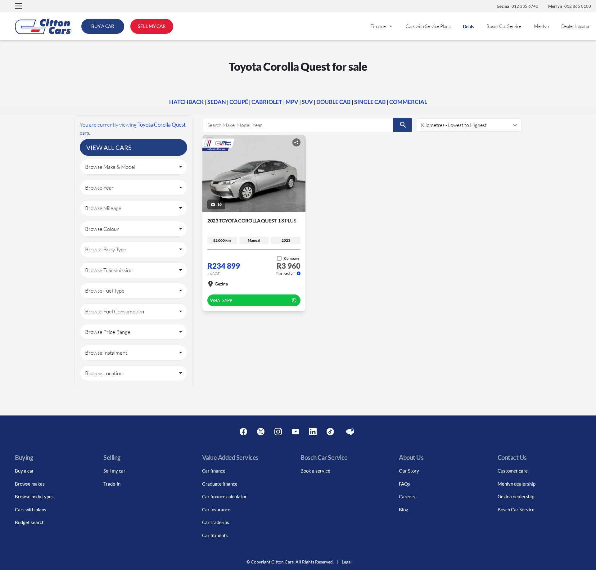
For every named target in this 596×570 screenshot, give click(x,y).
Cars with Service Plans (428, 26)
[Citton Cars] (43, 26)
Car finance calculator (224, 496)
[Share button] (296, 142)
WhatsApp (221, 300)
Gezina (221, 283)
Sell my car (114, 471)
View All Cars (109, 147)
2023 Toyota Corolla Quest (251, 220)
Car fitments (215, 535)
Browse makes (30, 484)
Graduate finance (219, 484)
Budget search (29, 522)
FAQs (404, 484)
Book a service (315, 471)
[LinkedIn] (313, 432)
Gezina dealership (516, 496)
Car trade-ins (215, 522)
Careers (407, 496)
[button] (18, 6)
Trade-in (111, 484)
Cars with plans (30, 509)
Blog (403, 509)
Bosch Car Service (504, 26)
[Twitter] (260, 432)
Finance (378, 26)
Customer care (513, 471)
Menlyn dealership (516, 484)
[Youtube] (295, 432)
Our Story (409, 471)
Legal (347, 561)
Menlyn (541, 26)
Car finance (213, 471)
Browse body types (34, 496)
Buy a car (24, 471)
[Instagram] (278, 432)
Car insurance (216, 509)
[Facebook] (243, 432)
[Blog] (350, 432)
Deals (468, 26)
